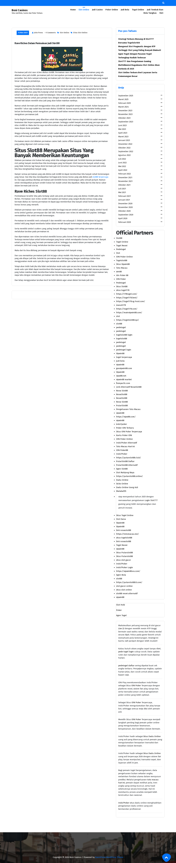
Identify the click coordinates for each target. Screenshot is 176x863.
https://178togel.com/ (126, 294)
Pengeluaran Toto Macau (128, 409)
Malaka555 (121, 491)
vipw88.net (121, 376)
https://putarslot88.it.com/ (129, 582)
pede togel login (126, 651)
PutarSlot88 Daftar (125, 461)
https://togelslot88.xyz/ (127, 320)
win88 (119, 271)
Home (73, 9)
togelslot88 (121, 338)
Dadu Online (122, 480)
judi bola (120, 361)
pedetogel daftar (126, 665)
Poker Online (111, 9)
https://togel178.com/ (126, 309)
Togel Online (138, 9)
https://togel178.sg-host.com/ (130, 301)
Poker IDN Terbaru (125, 428)
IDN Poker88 (122, 450)
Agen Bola (121, 575)
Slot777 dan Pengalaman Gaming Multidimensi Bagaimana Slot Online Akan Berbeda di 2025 (139, 65)
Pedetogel (121, 249)
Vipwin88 (120, 353)
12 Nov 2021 (23, 33)
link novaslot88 (123, 530)
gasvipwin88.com (124, 368)
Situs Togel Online (124, 515)
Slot (161, 13)
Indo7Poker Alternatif (126, 442)
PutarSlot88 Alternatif (127, 465)
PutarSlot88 (122, 405)
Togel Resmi (121, 245)
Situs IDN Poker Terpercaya (129, 431)
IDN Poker (121, 279)
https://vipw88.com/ (126, 416)
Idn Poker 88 (122, 275)
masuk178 (121, 305)
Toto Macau (121, 268)
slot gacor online (124, 586)
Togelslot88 (121, 260)
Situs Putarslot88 (124, 552)
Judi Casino (97, 9)
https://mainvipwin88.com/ (129, 312)
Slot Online (84, 9)
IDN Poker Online (124, 256)
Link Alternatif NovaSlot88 (128, 387)
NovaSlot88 (121, 394)
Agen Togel (121, 615)
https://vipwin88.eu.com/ (128, 571)
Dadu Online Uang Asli (127, 487)
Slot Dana (121, 519)
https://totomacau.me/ (127, 534)
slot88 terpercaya (100, 177)
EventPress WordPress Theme (109, 857)
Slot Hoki (120, 605)
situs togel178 (122, 290)
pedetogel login (123, 349)
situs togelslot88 (124, 537)
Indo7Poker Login (124, 567)
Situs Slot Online (80, 33)
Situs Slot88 (121, 286)
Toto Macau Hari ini (125, 446)
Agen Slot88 (122, 469)
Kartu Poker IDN (124, 435)
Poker (119, 610)
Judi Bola (125, 9)
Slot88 (119, 238)
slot (118, 316)
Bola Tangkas (150, 13)
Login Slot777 (151, 500)
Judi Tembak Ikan (155, 9)
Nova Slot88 (122, 390)
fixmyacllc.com (123, 383)
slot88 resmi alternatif (127, 593)
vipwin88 (120, 364)
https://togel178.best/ (127, 297)
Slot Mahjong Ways (125, 472)
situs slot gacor (123, 560)
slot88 (119, 323)
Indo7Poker (121, 454)
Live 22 (121, 628)
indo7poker (121, 424)
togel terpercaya (124, 357)
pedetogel (121, 327)
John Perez (38, 33)
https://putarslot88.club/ (128, 457)
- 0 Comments (50, 33)
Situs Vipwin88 (123, 264)
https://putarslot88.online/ (129, 476)
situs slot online (124, 590)
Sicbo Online (122, 483)
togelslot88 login (124, 335)
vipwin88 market (124, 379)
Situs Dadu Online (152, 736)
